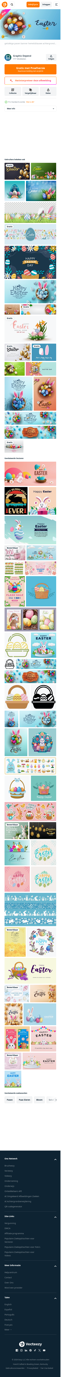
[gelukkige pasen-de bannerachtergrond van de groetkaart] (20, 419)
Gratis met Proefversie (30, 69)
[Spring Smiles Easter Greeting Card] (16, 1099)
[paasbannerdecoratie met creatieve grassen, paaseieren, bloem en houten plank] (20, 211)
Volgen (51, 59)
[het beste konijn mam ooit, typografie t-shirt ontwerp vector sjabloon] (16, 586)
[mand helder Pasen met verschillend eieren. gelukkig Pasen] (17, 1057)
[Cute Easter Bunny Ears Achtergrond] (17, 402)
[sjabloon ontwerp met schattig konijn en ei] (18, 615)
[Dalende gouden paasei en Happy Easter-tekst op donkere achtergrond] (17, 170)
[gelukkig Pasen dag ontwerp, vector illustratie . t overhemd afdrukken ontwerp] (18, 985)
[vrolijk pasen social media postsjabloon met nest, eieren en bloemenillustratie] (16, 479)
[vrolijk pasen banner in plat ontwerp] (30, 254)
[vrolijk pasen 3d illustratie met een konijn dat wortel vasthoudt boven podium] (17, 832)
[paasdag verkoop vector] (18, 1117)
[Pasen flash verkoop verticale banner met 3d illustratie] (15, 721)
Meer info (11, 107)
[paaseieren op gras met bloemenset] (44, 682)
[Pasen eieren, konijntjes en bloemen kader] (19, 1312)
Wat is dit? (30, 102)
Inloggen (46, 4)
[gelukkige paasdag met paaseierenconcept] (41, 190)
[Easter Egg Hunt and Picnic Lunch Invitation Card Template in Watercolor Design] (15, 666)
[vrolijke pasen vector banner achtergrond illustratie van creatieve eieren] (12, 330)
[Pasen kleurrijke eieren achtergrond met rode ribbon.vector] (14, 531)
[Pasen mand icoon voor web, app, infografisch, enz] (17, 806)
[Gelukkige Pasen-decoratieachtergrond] (40, 400)
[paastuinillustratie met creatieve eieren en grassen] (17, 188)
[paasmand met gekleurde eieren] (17, 1031)
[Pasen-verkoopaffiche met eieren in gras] (30, 360)
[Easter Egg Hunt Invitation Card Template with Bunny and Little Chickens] (15, 1282)
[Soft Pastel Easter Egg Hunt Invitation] (17, 1364)
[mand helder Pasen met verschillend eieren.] (20, 753)
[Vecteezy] (4, 4)
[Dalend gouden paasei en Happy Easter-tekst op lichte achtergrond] (17, 384)
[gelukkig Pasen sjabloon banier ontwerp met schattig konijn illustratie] (30, 644)
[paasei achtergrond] (30, 282)
